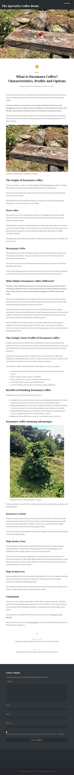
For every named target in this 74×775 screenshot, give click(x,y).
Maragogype (49, 185)
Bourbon (46, 215)
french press (44, 328)
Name (8, 705)
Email (8, 714)
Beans (37, 72)
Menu (68, 3)
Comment (10, 681)
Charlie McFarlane (34, 86)
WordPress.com (51, 771)
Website (9, 723)
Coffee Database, (33, 622)
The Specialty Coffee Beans (20, 6)
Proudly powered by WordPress (27, 771)
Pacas (37, 185)
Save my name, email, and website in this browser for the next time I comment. (35, 734)
